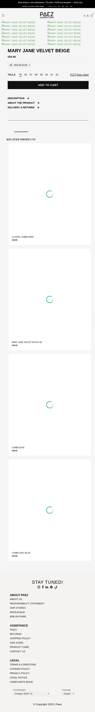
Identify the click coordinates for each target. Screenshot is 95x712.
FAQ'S (13, 629)
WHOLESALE (17, 612)
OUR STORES (18, 608)
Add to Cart (48, 85)
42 (57, 74)
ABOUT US (16, 599)
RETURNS (16, 634)
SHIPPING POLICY (20, 638)
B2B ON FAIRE (18, 616)
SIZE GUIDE (16, 642)
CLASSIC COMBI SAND (23, 237)
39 (41, 74)
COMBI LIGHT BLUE (21, 553)
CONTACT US (17, 651)
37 (31, 74)
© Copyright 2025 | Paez (47, 704)
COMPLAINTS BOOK (21, 682)
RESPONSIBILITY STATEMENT (27, 603)
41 (51, 74)
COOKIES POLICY (20, 669)
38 (36, 74)
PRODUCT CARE (19, 647)
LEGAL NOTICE (18, 677)
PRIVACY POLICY (20, 673)
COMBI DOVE (18, 448)
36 (25, 74)
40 (46, 74)
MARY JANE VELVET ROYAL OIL (27, 342)
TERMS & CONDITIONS (23, 664)
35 (20, 74)
